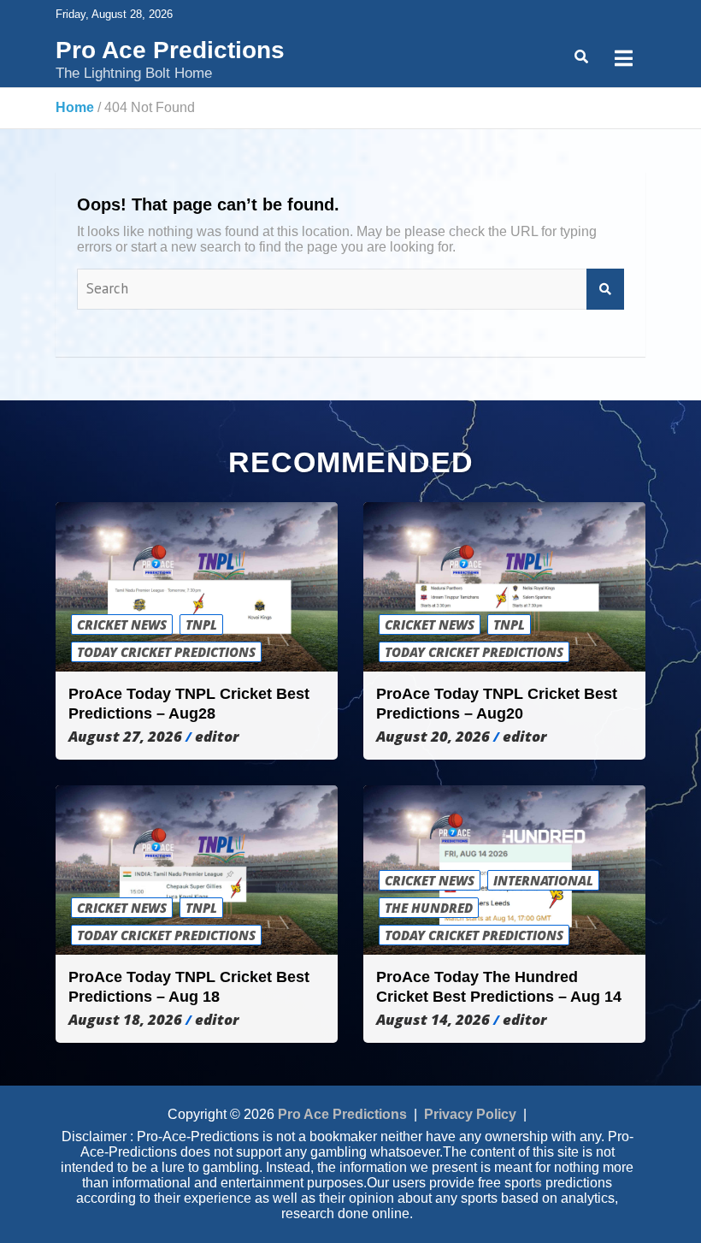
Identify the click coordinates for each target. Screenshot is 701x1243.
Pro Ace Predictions (170, 50)
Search (605, 289)
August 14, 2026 (433, 1019)
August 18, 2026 (125, 1019)
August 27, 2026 (125, 736)
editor (217, 736)
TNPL (201, 624)
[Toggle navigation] (623, 58)
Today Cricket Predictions (166, 651)
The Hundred (429, 907)
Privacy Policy (470, 1114)
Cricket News (122, 624)
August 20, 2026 (433, 736)
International (543, 880)
